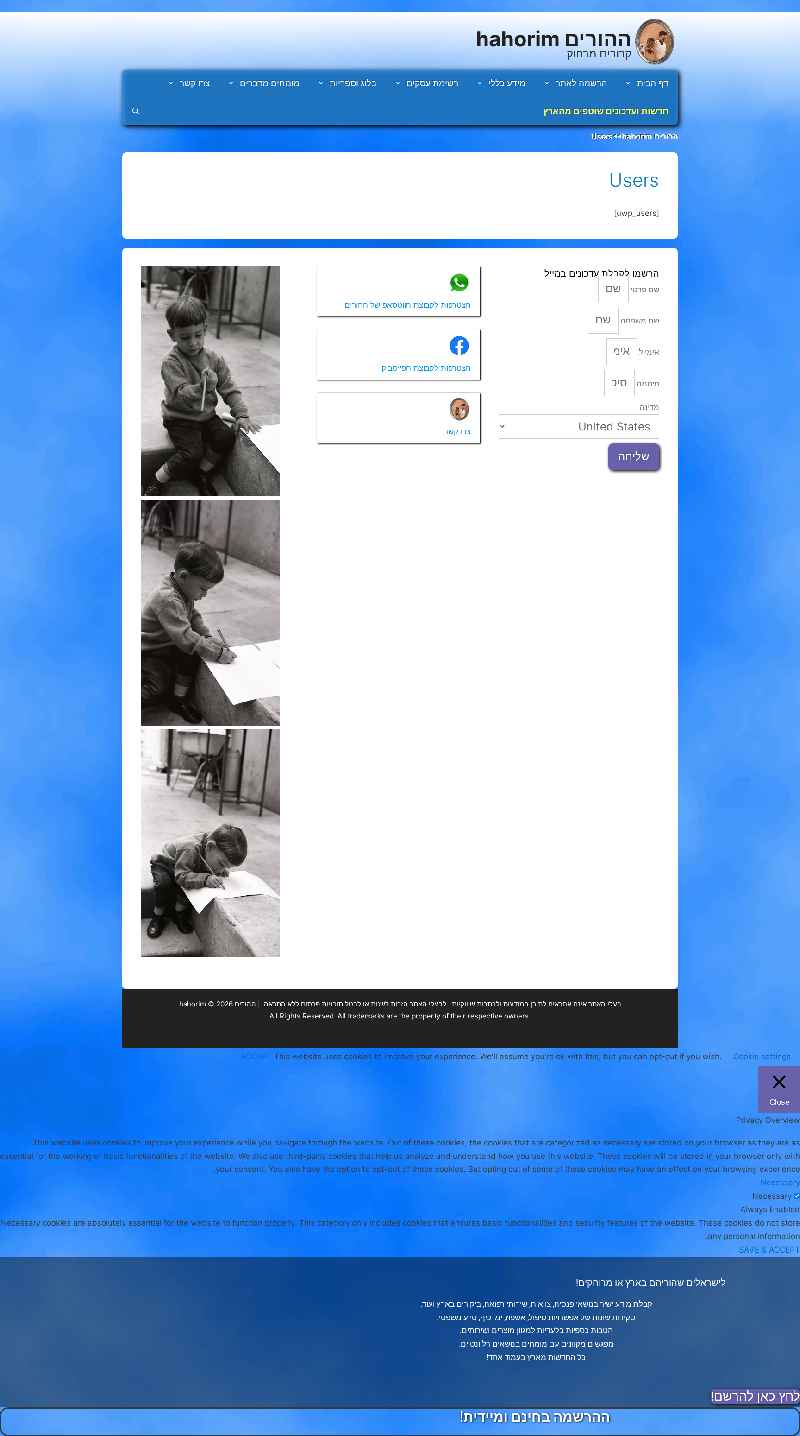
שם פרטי (644, 289)
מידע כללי (506, 83)
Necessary (772, 1196)
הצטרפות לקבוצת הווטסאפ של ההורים (407, 305)
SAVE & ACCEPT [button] (769, 1249)
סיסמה (647, 383)
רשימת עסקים (432, 83)
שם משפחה (639, 320)
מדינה (649, 407)
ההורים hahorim (553, 38)
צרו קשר (195, 83)
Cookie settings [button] (762, 1056)
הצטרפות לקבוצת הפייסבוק (426, 368)
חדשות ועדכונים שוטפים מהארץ (606, 111)
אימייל (648, 352)
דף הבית (653, 83)
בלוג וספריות (353, 83)
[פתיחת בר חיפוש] (136, 111)
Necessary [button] (780, 1182)
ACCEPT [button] (256, 1056)
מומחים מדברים (270, 83)
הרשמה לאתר (581, 83)
